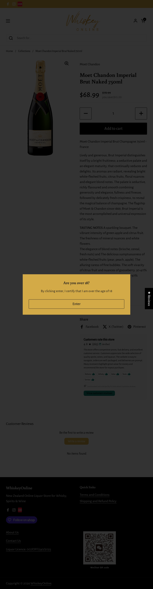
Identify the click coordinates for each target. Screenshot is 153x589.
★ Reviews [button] (149, 298)
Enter (76, 304)
